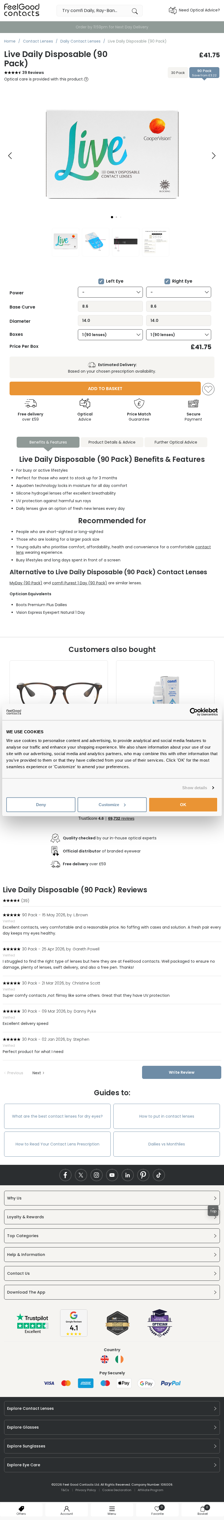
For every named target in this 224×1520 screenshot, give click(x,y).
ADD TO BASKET (105, 388)
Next (37, 1073)
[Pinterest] (143, 1175)
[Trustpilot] (32, 1332)
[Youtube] (112, 1175)
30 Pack (178, 72)
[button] (112, 217)
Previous (15, 1073)
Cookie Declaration (116, 1490)
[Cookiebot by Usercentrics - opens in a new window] (194, 712)
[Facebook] (65, 1175)
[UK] (105, 1359)
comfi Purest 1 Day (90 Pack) (79, 583)
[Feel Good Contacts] (22, 10)
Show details (194, 787)
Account (66, 1514)
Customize (109, 804)
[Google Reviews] (73, 1335)
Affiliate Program (150, 1490)
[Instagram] (96, 1175)
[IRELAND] (119, 1359)
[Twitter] (81, 1175)
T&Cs (65, 1490)
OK (183, 804)
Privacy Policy (85, 1490)
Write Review (181, 1072)
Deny (41, 804)
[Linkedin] (128, 1175)
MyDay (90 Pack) (26, 583)
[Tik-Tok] (159, 1175)
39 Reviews (33, 72)
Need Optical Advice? (199, 10)
